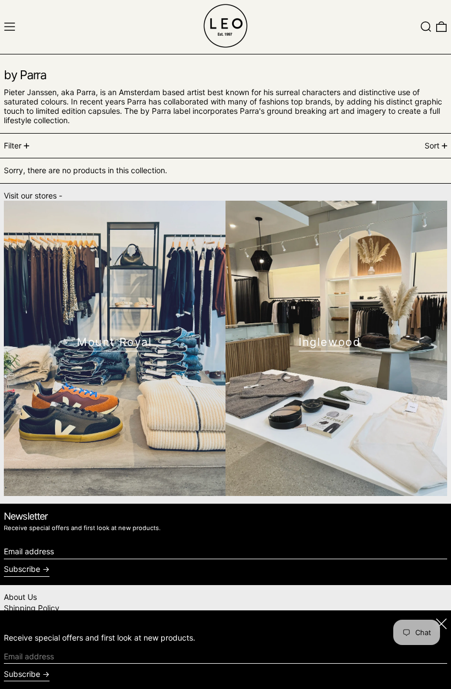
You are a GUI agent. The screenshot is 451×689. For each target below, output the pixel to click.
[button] (426, 26)
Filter (12, 145)
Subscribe (22, 569)
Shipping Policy (31, 608)
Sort (432, 145)
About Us (20, 597)
